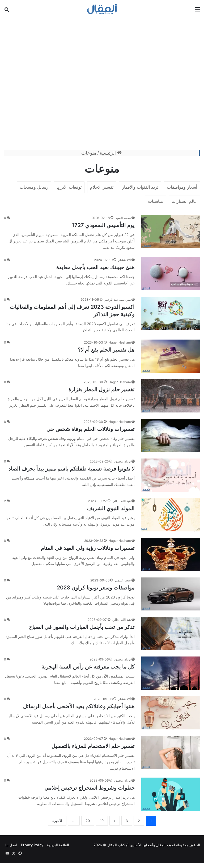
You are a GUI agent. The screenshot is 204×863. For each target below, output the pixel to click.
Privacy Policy (32, 845)
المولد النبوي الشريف (111, 508)
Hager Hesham (120, 342)
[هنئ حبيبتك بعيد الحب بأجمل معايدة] (170, 273)
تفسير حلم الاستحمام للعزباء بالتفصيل (93, 746)
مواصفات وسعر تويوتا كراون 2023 (96, 587)
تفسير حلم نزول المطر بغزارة (102, 389)
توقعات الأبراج (69, 187)
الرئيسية (108, 153)
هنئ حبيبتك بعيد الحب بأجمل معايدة (95, 267)
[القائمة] (197, 11)
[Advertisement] (102, 83)
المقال (160, 845)
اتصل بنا (11, 845)
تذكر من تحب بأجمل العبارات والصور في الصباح (82, 627)
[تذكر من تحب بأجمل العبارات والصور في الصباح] (170, 633)
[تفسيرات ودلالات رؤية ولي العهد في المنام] (170, 554)
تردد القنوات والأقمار (140, 187)
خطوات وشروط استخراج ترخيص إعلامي (89, 787)
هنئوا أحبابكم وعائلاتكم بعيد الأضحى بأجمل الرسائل (79, 706)
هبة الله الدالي (121, 501)
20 (88, 821)
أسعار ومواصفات (182, 187)
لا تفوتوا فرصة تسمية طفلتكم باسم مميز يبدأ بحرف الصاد (71, 468)
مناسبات (155, 201)
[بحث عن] (6, 11)
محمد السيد (123, 218)
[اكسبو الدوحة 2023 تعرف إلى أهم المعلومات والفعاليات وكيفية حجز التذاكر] (170, 313)
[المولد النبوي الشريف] (170, 514)
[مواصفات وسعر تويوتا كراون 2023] (170, 594)
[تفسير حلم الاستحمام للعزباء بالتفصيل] (170, 752)
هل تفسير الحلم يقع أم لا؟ (106, 349)
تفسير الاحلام (101, 187)
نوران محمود (122, 461)
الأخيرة (57, 821)
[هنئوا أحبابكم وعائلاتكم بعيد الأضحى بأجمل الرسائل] (170, 712)
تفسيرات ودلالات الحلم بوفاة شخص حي (90, 429)
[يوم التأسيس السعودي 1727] (170, 231)
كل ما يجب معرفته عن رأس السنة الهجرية (88, 666)
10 (102, 821)
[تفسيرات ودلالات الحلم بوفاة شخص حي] (170, 435)
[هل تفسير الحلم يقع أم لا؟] (170, 356)
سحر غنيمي (123, 580)
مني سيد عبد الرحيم (117, 300)
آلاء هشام (124, 260)
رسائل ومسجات (34, 187)
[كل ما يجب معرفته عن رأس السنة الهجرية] (170, 673)
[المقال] (102, 9)
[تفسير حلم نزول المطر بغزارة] (170, 395)
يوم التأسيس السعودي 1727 (103, 225)
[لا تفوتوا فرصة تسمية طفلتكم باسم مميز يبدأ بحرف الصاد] (170, 475)
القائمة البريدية (58, 845)
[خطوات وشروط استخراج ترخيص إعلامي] (170, 794)
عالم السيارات (184, 201)
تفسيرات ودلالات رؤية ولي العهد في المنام (88, 548)
